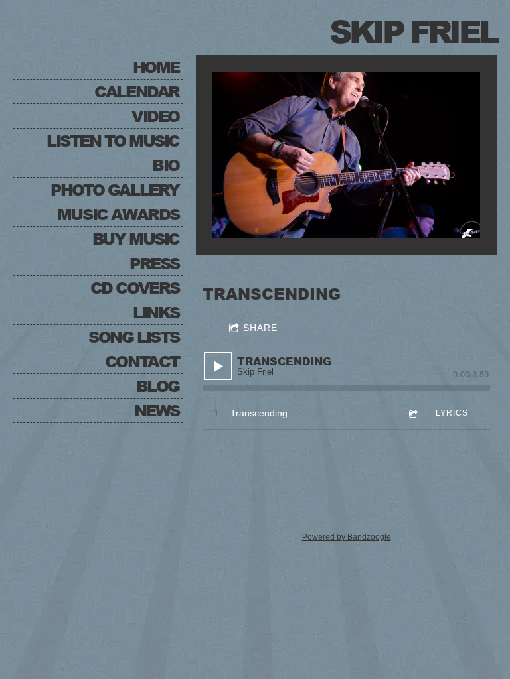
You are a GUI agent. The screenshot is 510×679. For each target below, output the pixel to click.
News (156, 410)
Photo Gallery (114, 189)
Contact (142, 361)
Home (156, 67)
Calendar (136, 91)
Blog (157, 386)
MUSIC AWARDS (118, 214)
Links (156, 312)
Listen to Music (112, 140)
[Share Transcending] (412, 413)
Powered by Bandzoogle (346, 537)
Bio (165, 165)
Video (155, 116)
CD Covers (134, 287)
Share (260, 327)
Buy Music (135, 238)
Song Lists (133, 336)
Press (154, 263)
